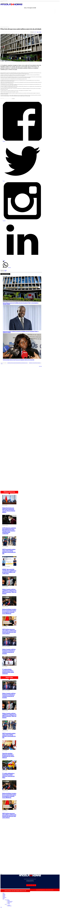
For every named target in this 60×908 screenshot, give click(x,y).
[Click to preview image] (21, 47)
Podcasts (17, 890)
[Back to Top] (1, 874)
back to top (40, 366)
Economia (4, 895)
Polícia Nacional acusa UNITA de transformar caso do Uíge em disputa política (8, 510)
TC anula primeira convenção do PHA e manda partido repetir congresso (8, 671)
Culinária (9, 903)
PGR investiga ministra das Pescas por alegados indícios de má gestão (18, 359)
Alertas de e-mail (23, 890)
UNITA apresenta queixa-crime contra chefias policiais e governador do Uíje (9, 551)
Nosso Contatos (9, 905)
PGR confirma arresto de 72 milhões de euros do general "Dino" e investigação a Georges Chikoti (20, 303)
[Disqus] (21, 418)
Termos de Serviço (8, 890)
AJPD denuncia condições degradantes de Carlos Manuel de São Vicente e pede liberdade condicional (9, 530)
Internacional (4, 897)
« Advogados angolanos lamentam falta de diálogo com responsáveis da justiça (17, 362)
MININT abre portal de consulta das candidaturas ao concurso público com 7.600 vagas (9, 571)
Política (4, 893)
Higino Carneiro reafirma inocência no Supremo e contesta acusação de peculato (8, 651)
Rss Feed (13, 890)
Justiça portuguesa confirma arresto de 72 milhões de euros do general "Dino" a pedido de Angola (20, 332)
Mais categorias (7, 899)
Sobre (6, 904)
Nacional (9, 900)
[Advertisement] (30, 22)
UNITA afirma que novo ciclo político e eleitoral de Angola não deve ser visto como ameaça (9, 631)
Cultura (4, 898)
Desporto (4, 896)
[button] (1, 907)
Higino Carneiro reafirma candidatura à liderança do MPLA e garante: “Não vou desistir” (9, 591)
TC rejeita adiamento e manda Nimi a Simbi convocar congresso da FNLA (8, 775)
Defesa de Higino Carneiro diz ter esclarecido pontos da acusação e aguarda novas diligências (9, 611)
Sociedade (5, 270)
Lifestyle (9, 902)
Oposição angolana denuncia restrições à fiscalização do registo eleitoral (8, 755)
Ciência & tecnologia (10, 901)
